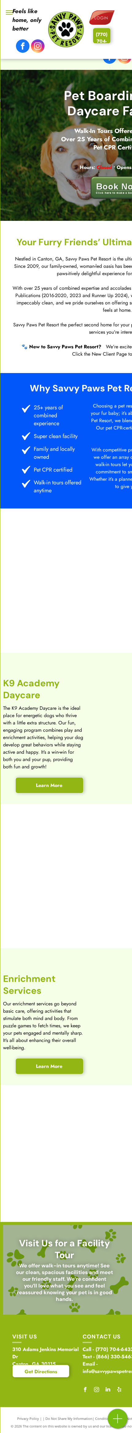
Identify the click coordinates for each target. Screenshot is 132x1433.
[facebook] (22, 46)
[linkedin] (108, 1390)
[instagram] (38, 46)
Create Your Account (104, 1378)
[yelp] (119, 1390)
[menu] (9, 12)
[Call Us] (117, 1422)
